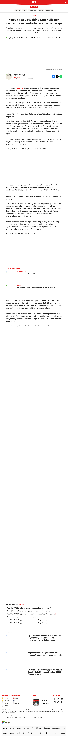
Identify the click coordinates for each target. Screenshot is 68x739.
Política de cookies (31, 715)
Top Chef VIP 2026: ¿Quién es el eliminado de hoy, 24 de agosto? (29, 620)
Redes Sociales (32, 10)
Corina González (19, 74)
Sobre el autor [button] (17, 77)
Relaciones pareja (40, 326)
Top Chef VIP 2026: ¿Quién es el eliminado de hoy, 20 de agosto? (29, 623)
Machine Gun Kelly (28, 326)
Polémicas (50, 326)
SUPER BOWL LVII (22, 272)
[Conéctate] (66, 2)
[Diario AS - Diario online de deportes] (34, 2)
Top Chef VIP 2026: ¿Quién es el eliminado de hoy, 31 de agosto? (29, 608)
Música (24, 10)
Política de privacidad (20, 715)
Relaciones (34, 15)
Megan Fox (18, 326)
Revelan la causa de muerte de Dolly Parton (22, 617)
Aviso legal (10, 715)
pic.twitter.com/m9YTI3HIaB (16, 144)
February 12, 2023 (30, 233)
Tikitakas (21, 604)
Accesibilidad (54, 715)
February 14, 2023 (43, 148)
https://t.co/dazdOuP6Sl (44, 141)
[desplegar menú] (2, 2)
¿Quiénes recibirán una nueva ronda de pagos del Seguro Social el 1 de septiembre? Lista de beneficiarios (44, 638)
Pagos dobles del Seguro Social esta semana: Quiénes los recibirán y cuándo (45, 654)
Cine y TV (17, 10)
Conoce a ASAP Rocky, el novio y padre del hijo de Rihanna (36, 287)
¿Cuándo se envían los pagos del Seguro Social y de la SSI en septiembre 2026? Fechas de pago (45, 672)
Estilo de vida (49, 10)
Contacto (4, 715)
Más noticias (58, 632)
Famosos (41, 10)
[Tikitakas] (34, 7)
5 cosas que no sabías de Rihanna (27, 274)
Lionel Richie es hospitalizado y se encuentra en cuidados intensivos (30, 611)
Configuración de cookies (43, 715)
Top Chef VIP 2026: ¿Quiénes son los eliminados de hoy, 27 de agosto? (31, 614)
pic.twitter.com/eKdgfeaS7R (30, 229)
